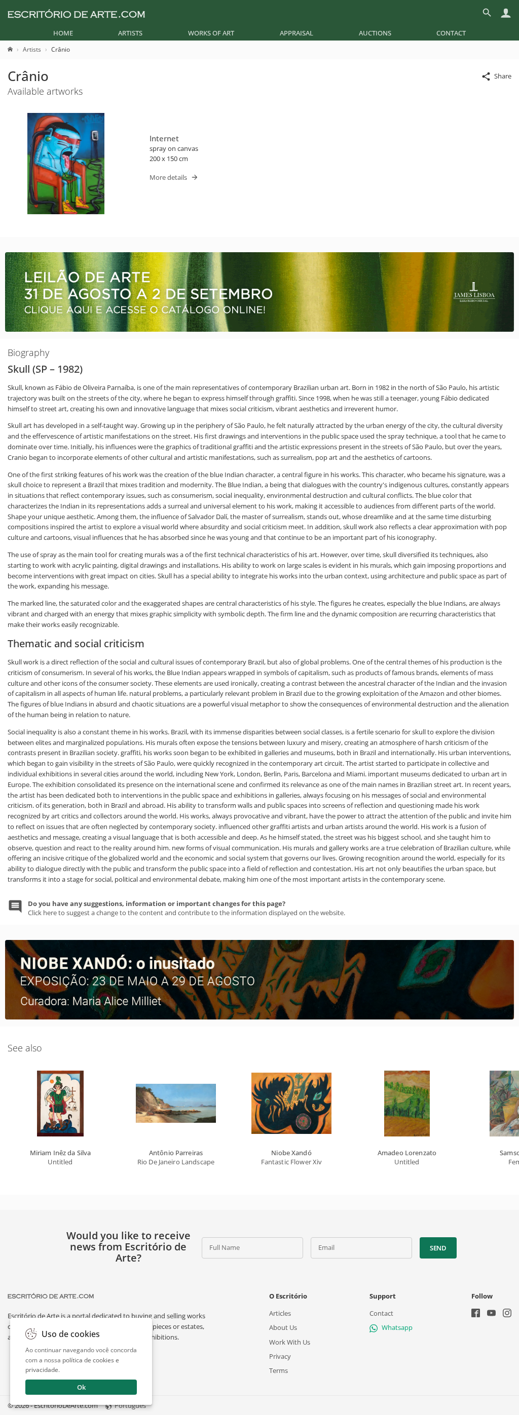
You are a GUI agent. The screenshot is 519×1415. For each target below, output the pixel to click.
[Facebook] (475, 1314)
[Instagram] (507, 1314)
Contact (451, 32)
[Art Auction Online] (259, 329)
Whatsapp (397, 1327)
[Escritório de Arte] (76, 12)
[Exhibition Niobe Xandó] (259, 1016)
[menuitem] (63, 33)
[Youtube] (491, 1314)
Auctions (375, 32)
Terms (278, 1370)
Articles (280, 1313)
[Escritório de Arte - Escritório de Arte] (51, 1296)
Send (438, 1247)
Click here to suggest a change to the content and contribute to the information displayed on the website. (186, 908)
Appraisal (296, 32)
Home (63, 32)
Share (502, 76)
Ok (81, 1387)
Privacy (280, 1355)
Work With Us (289, 1341)
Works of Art (211, 32)
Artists (130, 32)
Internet (164, 138)
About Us (283, 1327)
